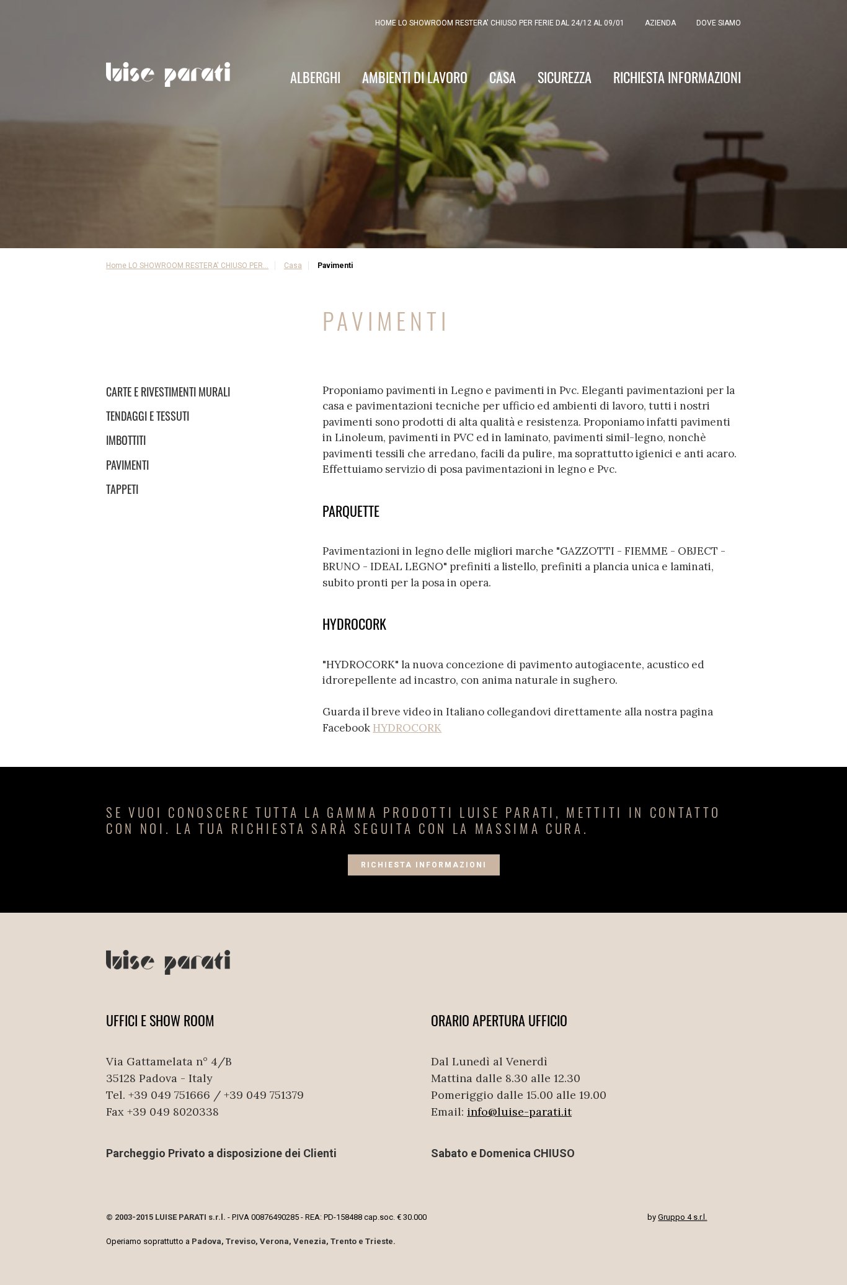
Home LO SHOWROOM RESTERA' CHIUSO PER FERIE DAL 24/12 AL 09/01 (499, 23)
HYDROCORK (407, 728)
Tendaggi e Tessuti (147, 416)
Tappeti (122, 489)
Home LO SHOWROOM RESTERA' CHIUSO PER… (187, 265)
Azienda (660, 23)
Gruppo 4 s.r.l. (682, 1217)
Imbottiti (126, 440)
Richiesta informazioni (677, 77)
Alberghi (315, 77)
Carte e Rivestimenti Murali (168, 391)
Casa (502, 77)
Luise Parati (168, 74)
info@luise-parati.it (519, 1111)
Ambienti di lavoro (415, 77)
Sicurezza (565, 77)
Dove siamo (718, 23)
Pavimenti (127, 465)
